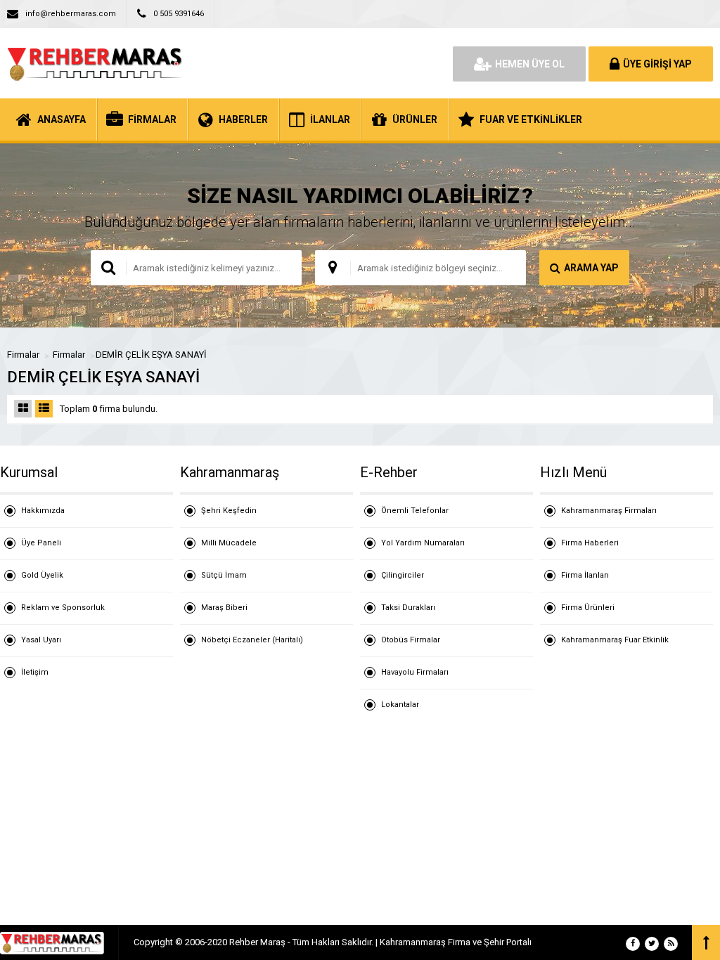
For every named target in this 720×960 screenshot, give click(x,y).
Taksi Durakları (408, 607)
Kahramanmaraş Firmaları (609, 510)
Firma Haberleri (590, 542)
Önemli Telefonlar (415, 510)
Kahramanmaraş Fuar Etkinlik (615, 639)
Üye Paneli (41, 542)
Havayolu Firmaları (415, 672)
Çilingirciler (402, 575)
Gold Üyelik (42, 575)
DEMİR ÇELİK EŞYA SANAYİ (151, 354)
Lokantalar (400, 704)
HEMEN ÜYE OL (530, 64)
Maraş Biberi (224, 607)
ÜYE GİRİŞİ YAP (657, 64)
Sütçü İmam (224, 575)
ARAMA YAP (591, 267)
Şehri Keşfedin (229, 510)
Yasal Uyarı (41, 639)
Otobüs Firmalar (410, 639)
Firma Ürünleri (588, 607)
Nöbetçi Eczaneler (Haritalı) (252, 639)
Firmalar (23, 354)
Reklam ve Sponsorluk (63, 607)
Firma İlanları (585, 575)
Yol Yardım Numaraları (423, 542)
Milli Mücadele (229, 542)
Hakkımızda (43, 510)
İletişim (35, 672)
